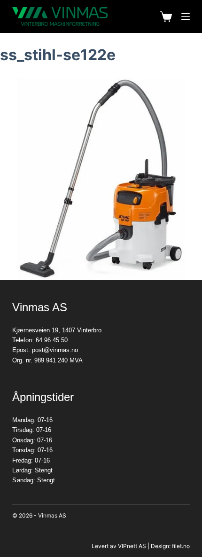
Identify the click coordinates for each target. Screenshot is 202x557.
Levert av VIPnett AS (119, 545)
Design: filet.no (170, 545)
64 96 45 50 (52, 340)
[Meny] (185, 16)
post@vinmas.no (55, 349)
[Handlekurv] (166, 17)
